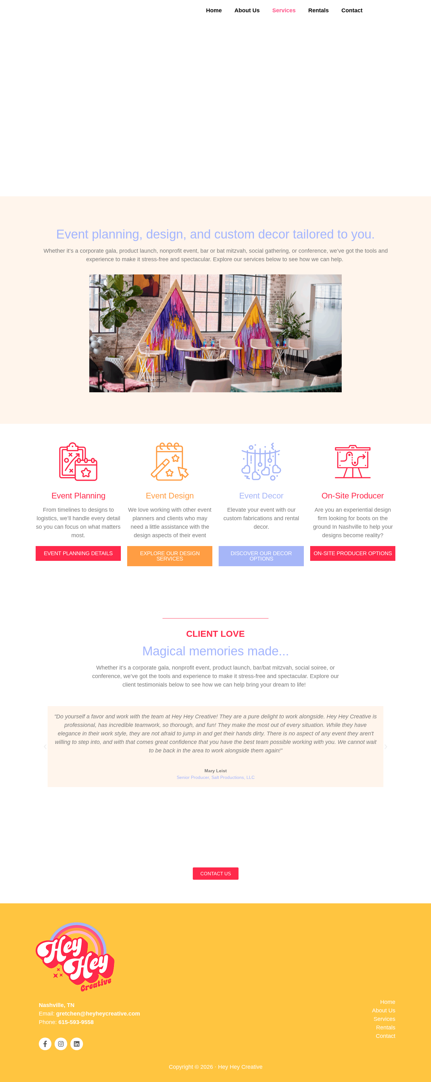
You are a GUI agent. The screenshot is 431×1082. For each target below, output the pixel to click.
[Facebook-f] (45, 1044)
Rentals (318, 10)
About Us (247, 10)
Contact (352, 10)
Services (284, 10)
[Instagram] (61, 1044)
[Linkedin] (76, 1044)
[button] (45, 747)
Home (214, 10)
